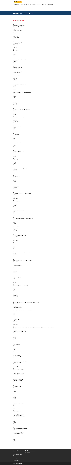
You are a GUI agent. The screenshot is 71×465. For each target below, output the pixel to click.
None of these (16, 198)
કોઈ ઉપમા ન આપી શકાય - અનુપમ (18, 30)
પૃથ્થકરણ (15, 339)
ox (14, 248)
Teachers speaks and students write (18, 381)
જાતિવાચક (15, 206)
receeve (15, 423)
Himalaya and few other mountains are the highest (20, 332)
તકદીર (15, 282)
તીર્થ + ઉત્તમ (15, 79)
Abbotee (15, 349)
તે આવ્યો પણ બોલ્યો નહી (17, 43)
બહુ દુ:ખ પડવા (15, 120)
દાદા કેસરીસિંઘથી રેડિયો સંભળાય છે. (18, 261)
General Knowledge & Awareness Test (47, 4)
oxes (14, 246)
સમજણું (15, 127)
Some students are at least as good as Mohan (19, 432)
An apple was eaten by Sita (17, 306)
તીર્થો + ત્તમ (15, 78)
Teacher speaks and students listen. (18, 379)
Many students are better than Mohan (18, 429)
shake (15, 440)
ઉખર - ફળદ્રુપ (15, 237)
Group (15, 397)
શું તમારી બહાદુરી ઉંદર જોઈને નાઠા (17, 47)
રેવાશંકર (15, 85)
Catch (14, 404)
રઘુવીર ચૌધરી (15, 173)
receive (15, 422)
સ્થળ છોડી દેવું (15, 320)
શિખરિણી (15, 253)
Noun (14, 222)
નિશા (14, 211)
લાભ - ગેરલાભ (15, 103)
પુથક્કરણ (15, 337)
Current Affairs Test (16, 4)
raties (14, 390)
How (14, 139)
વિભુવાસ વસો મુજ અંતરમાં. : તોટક (17, 372)
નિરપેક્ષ (15, 181)
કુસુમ (14, 215)
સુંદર (14, 128)
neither (15, 195)
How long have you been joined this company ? (19, 416)
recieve (15, 421)
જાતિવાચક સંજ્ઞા (16, 296)
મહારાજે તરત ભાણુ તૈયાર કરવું (17, 68)
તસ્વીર (14, 279)
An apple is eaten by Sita (17, 303)
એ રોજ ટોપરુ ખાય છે (16, 37)
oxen (14, 247)
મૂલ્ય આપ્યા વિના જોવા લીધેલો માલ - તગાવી (18, 29)
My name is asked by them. (17, 362)
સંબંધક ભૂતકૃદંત (15, 228)
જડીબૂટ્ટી (15, 163)
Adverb (15, 219)
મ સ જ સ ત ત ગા (16, 62)
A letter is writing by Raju (17, 355)
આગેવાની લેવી (15, 321)
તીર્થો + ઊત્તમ (15, 80)
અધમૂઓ (15, 86)
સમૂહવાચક (15, 205)
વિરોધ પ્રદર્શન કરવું (16, 324)
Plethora (15, 97)
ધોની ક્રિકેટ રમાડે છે (16, 36)
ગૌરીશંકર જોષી (15, 169)
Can (14, 135)
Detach (15, 398)
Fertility (15, 96)
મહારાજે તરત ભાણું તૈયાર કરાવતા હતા (18, 71)
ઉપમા (14, 290)
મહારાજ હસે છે (15, 38)
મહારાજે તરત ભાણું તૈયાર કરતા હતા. (18, 72)
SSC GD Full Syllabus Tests (17, 460)
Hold (14, 405)
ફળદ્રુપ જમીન (15, 122)
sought (15, 441)
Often (14, 54)
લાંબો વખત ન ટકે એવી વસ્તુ (17, 121)
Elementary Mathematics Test (25, 4)
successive (15, 271)
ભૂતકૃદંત (15, 229)
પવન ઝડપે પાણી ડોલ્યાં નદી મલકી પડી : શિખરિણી (19, 373)
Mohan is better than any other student (19, 433)
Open (14, 55)
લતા (14, 212)
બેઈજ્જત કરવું (15, 187)
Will (14, 138)
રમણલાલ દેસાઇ (15, 170)
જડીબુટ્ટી (15, 162)
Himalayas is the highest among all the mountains (20, 330)
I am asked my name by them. (17, 366)
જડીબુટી (15, 164)
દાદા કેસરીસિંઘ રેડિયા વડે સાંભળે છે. (17, 264)
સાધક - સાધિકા (15, 104)
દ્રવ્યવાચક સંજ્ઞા (16, 295)
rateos (15, 391)
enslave (15, 152)
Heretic (15, 114)
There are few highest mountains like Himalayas (20, 331)
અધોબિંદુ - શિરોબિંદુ (16, 236)
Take (14, 408)
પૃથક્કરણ (15, 338)
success (15, 272)
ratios (14, 387)
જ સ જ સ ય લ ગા (16, 61)
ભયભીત (15, 177)
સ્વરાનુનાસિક (15, 146)
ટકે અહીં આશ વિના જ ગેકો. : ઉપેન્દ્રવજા (18, 374)
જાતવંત (15, 131)
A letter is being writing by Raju (17, 356)
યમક (14, 289)
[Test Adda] (17, 1)
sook (14, 439)
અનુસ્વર (15, 145)
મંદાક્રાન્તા (15, 254)
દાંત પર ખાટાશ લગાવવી (16, 186)
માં (14, 312)
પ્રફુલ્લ (15, 180)
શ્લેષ (14, 288)
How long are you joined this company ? (19, 414)
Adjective (15, 223)
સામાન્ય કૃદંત (15, 230)
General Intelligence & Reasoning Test (35, 4)
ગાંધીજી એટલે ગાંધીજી (16, 44)
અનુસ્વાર (15, 144)
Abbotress (15, 345)
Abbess (15, 348)
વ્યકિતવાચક (15, 204)
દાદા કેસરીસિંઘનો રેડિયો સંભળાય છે (17, 265)
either (14, 194)
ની (14, 314)
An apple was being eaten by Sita (18, 307)
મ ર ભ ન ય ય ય (16, 60)
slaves (15, 156)
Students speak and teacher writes (18, 380)
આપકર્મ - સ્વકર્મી (16, 240)
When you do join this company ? (18, 415)
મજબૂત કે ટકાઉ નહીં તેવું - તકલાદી (18, 26)
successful (15, 270)
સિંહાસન (15, 89)
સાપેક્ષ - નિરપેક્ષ (15, 102)
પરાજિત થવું (15, 188)
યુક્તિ (14, 278)
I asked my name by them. (17, 363)
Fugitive (15, 110)
